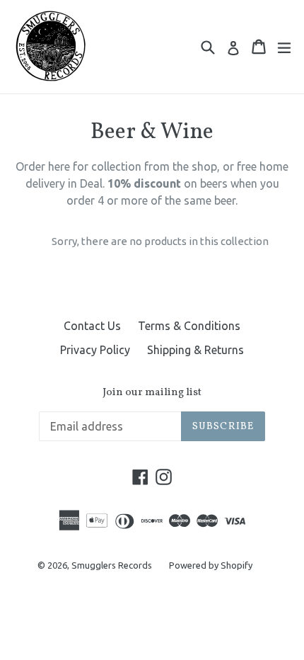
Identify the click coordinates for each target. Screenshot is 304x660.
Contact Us (92, 325)
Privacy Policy (95, 349)
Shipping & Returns (195, 349)
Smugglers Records (111, 565)
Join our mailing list (152, 393)
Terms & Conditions (189, 325)
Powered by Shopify (210, 565)
